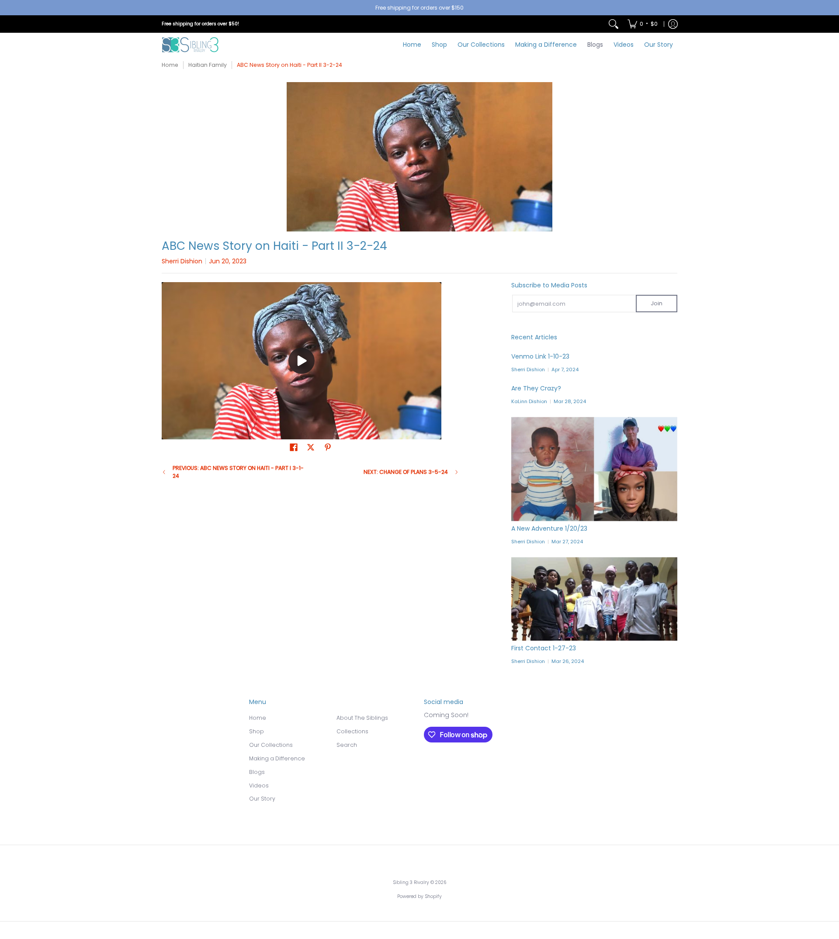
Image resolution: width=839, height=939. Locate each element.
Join (656, 303)
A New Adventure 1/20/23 (549, 528)
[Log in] (673, 24)
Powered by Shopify (419, 896)
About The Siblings (362, 718)
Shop (256, 731)
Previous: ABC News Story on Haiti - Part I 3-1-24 (238, 472)
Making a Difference (277, 758)
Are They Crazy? (536, 388)
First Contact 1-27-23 (543, 648)
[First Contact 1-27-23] (594, 599)
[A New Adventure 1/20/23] (594, 469)
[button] (294, 447)
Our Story (262, 798)
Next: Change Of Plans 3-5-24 (406, 472)
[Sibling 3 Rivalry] (190, 45)
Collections (352, 731)
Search (346, 745)
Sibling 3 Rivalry (411, 882)
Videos (259, 785)
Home (170, 65)
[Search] (613, 24)
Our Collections (271, 745)
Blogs (257, 772)
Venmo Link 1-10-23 (540, 356)
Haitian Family (207, 65)
